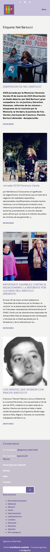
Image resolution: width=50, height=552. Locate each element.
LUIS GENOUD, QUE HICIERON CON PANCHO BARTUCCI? (23, 391)
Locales (11, 519)
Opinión (11, 529)
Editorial (12, 504)
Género (11, 507)
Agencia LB (22, 456)
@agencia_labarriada (27, 450)
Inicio (10, 510)
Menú (44, 9)
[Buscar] (30, 490)
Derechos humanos (17, 500)
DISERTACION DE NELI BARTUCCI (22, 86)
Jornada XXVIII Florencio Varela (21, 185)
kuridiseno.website (19, 547)
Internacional (14, 513)
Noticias (12, 526)
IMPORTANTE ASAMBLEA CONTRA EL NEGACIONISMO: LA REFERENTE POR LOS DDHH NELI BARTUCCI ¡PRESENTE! (24, 289)
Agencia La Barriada (12, 541)
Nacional (12, 523)
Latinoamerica (15, 516)
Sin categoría (14, 532)
